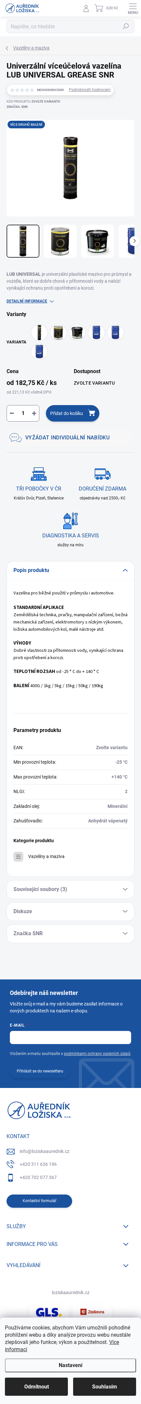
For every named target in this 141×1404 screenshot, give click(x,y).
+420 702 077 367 (38, 1177)
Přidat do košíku (66, 413)
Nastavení (70, 1365)
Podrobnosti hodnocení (90, 89)
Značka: (17, 107)
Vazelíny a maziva (46, 856)
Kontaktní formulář (39, 1200)
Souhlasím (104, 1387)
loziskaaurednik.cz (71, 1292)
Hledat (126, 26)
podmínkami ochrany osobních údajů (97, 1053)
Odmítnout (36, 1387)
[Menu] (133, 8)
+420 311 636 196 (38, 1164)
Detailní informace (27, 301)
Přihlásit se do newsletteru (40, 1071)
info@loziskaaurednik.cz (45, 1151)
